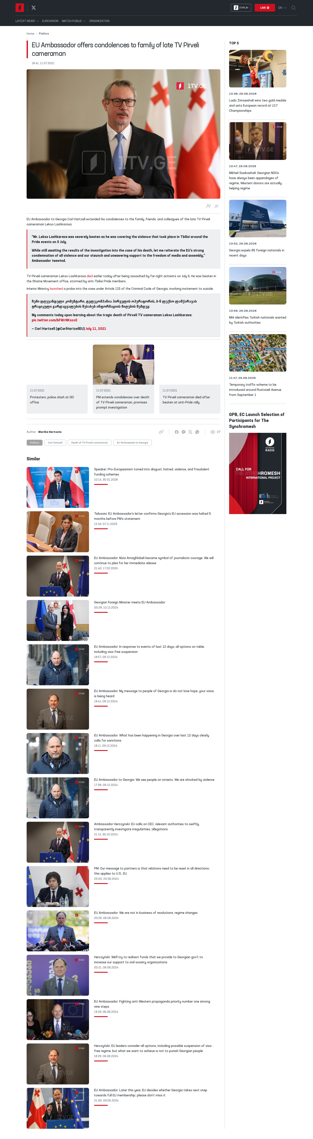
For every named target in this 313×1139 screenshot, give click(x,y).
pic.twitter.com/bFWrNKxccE (54, 320)
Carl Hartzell (55, 443)
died (90, 276)
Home (30, 33)
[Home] (20, 7)
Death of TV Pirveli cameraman (89, 443)
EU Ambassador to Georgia (132, 443)
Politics (34, 443)
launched (56, 289)
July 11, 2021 (96, 329)
